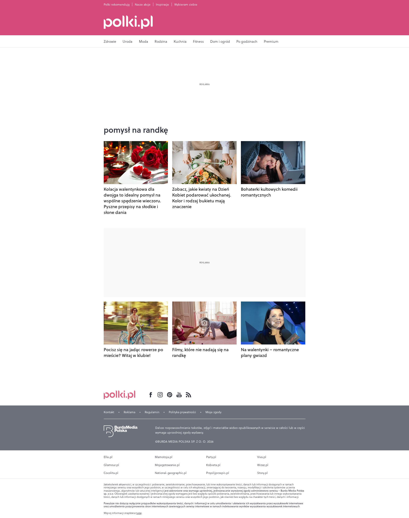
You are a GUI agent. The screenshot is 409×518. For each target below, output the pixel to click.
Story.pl (262, 473)
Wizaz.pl (262, 465)
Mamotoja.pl (163, 457)
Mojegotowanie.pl (167, 465)
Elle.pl (108, 457)
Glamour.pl (111, 465)
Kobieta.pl (213, 465)
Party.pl (211, 457)
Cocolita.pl (111, 473)
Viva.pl (261, 457)
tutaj (138, 513)
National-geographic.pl (171, 473)
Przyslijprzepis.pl (217, 473)
